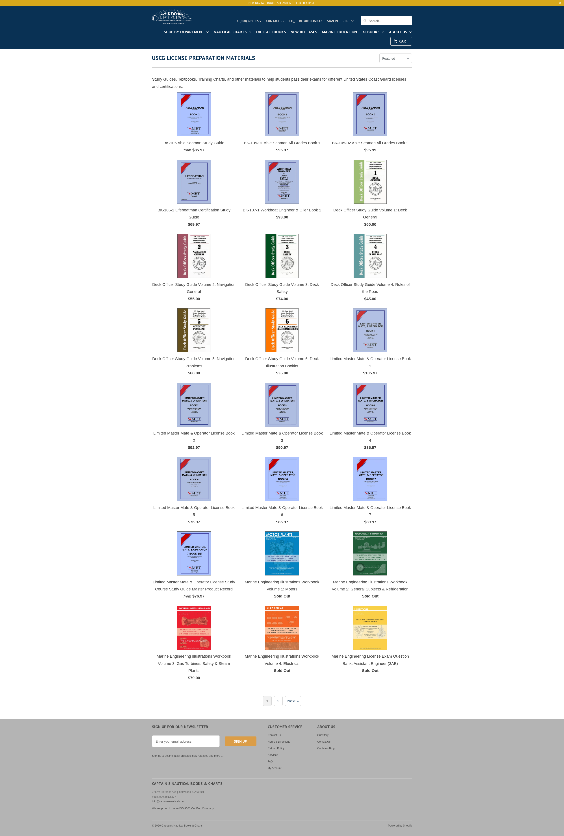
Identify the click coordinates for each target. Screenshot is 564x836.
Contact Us (275, 21)
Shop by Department (184, 32)
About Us (398, 32)
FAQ (292, 21)
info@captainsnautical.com (168, 801)
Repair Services (311, 21)
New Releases (304, 32)
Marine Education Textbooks (351, 32)
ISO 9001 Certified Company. (196, 808)
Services (273, 754)
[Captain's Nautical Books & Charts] (172, 17)
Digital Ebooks (271, 32)
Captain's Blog (326, 748)
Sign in (332, 21)
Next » (293, 701)
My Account (274, 768)
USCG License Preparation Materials (203, 57)
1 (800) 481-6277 (249, 21)
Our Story (322, 735)
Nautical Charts (231, 32)
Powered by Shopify (400, 825)
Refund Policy (276, 748)
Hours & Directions (279, 741)
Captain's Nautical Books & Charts (181, 825)
